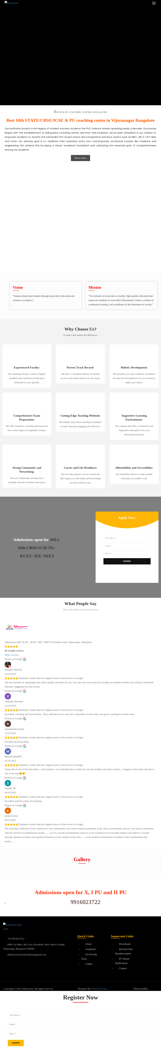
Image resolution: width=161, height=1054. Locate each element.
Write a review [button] (12, 655)
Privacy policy (141, 988)
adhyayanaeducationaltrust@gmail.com (26, 954)
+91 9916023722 (15, 938)
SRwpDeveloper (99, 988)
